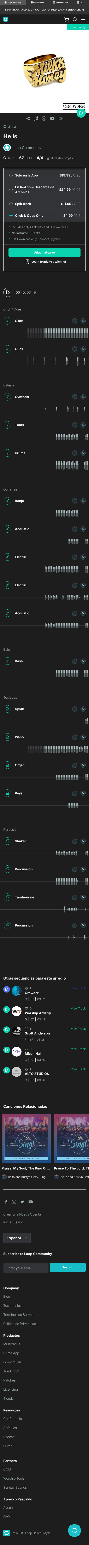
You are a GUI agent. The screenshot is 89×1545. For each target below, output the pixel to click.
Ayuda (8, 1508)
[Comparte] (28, 118)
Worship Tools (13, 1478)
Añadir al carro (44, 252)
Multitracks (11, 1344)
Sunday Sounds (15, 1487)
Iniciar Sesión (13, 1222)
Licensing (10, 1389)
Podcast (9, 1437)
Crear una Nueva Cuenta (22, 1214)
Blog (6, 1296)
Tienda (8, 1398)
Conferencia (12, 1419)
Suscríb (67, 1267)
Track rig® (11, 1371)
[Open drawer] (83, 19)
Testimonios (12, 1305)
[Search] (74, 19)
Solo (75, 320)
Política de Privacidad (19, 1324)
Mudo (83, 320)
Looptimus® (12, 1362)
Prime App (11, 1353)
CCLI (7, 1469)
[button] (35, 118)
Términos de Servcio (18, 1315)
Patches (9, 1380)
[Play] (81, 113)
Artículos (10, 1428)
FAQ (6, 1517)
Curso (7, 1446)
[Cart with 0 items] (66, 19)
